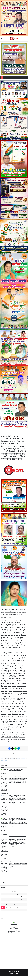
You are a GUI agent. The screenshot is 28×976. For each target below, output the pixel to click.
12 (10, 902)
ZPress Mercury (16, 971)
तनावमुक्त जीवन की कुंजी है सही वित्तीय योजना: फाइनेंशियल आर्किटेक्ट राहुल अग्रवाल (16, 770)
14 (17, 902)
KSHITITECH (17, 973)
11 (6, 902)
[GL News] (14, 38)
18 (6, 904)
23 (25, 904)
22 (21, 904)
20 (14, 904)
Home (3, 433)
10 (2, 902)
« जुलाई (2, 913)
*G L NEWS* (7, 433)
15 (21, 902)
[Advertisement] (14, 952)
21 (17, 904)
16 (25, 902)
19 (10, 904)
